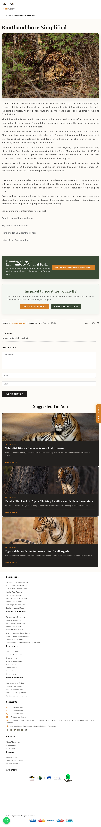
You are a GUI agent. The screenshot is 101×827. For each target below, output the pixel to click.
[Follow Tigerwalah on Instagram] (18, 730)
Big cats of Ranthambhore (15, 225)
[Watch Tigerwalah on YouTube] (22, 730)
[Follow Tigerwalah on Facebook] (7, 730)
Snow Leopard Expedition (16, 693)
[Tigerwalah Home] (8, 5)
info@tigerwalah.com (18, 717)
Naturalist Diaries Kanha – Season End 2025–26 (34, 448)
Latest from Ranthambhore (16, 240)
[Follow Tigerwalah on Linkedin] (26, 730)
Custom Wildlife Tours (66, 307)
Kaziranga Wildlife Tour (15, 683)
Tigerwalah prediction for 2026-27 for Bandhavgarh (37, 551)
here (36, 211)
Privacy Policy (11, 757)
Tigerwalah (16, 816)
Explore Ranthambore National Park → (73, 267)
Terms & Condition (13, 764)
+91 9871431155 (16, 710)
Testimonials (11, 745)
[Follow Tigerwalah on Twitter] (11, 730)
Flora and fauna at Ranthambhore (19, 233)
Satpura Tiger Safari (14, 686)
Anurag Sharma (18, 323)
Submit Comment (15, 394)
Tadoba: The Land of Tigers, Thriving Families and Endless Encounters (49, 501)
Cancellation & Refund (14, 761)
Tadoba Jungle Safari (14, 689)
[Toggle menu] (97, 5)
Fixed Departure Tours (34, 307)
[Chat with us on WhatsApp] (6, 820)
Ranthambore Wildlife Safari (17, 696)
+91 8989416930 (16, 707)
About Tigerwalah (13, 742)
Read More (10, 462)
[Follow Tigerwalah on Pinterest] (15, 730)
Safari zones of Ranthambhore (17, 218)
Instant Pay (10, 748)
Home (8, 16)
